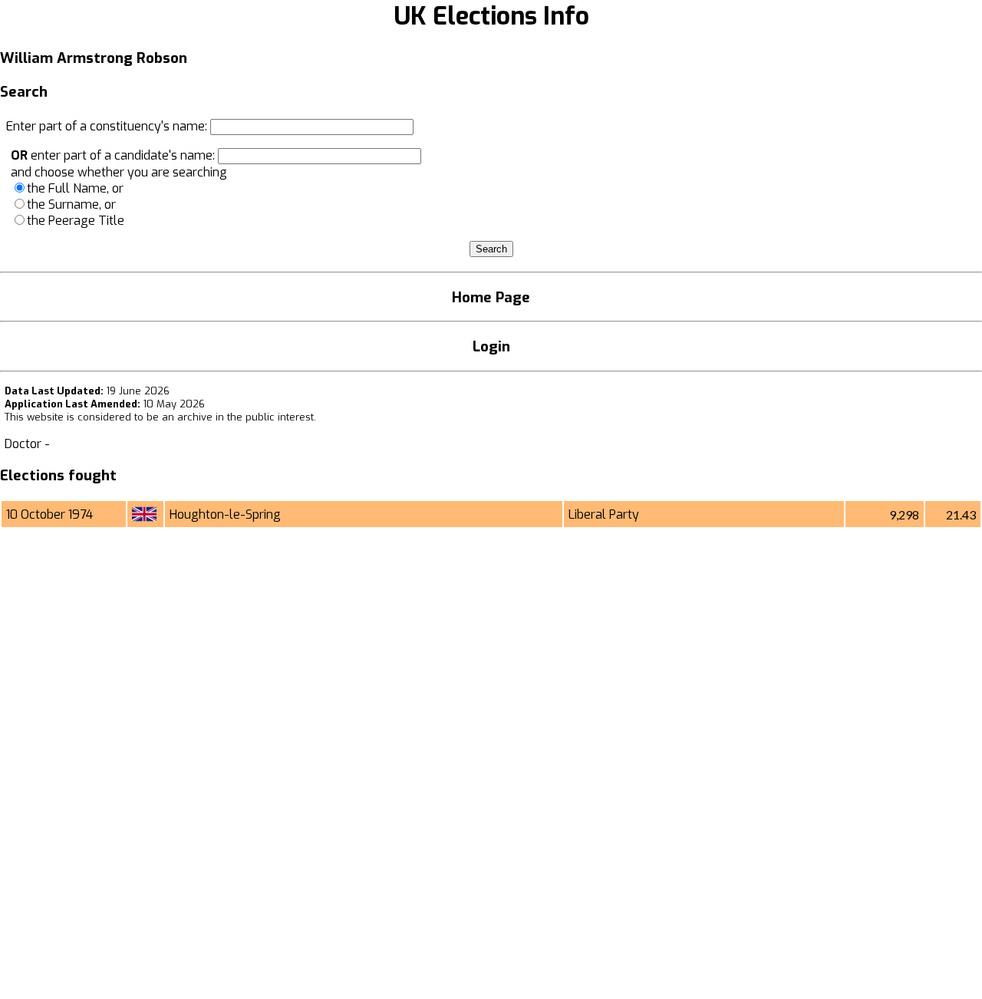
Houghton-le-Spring (225, 514)
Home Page (491, 297)
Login (491, 346)
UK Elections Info (491, 16)
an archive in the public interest (238, 417)
